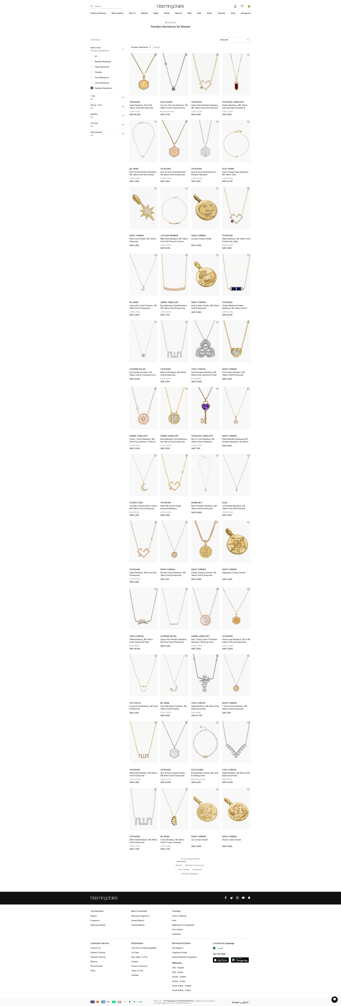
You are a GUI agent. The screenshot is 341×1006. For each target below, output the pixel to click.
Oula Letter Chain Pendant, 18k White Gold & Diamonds (143, 306)
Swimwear (176, 934)
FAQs (93, 970)
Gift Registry (177, 948)
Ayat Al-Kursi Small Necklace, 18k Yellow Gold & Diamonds (173, 173)
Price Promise (96, 966)
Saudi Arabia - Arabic (181, 990)
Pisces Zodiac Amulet (231, 840)
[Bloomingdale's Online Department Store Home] (170, 6)
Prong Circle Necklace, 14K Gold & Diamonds (143, 707)
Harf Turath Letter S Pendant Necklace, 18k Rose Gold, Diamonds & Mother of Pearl (204, 640)
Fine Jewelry (177, 929)
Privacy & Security (139, 966)
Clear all (157, 47)
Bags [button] (156, 13)
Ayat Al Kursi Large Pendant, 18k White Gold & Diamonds (173, 774)
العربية (220, 948)
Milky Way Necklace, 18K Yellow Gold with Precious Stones (174, 240)
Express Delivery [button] (98, 13)
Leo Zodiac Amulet (199, 840)
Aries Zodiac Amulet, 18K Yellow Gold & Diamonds (205, 306)
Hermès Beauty (138, 925)
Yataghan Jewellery (233, 102)
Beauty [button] (178, 13)
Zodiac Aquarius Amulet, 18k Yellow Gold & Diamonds (203, 573)
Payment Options (98, 957)
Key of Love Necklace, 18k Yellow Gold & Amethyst (202, 440)
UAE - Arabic (177, 972)
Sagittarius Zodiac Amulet (233, 572)
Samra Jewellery (169, 302)
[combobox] (234, 39)
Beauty (94, 916)
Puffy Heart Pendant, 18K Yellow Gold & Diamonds (233, 373)
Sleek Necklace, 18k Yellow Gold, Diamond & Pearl (141, 640)
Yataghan (134, 102)
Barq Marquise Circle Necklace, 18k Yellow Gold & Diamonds (174, 440)
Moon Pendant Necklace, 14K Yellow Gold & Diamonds (204, 507)
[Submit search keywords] (92, 6)
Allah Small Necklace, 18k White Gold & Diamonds (143, 841)
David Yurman (136, 235)
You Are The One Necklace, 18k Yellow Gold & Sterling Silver (174, 106)
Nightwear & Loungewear (183, 925)
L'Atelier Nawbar (169, 235)
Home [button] (209, 13)
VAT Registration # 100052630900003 (179, 1001)
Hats (174, 920)
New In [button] (132, 13)
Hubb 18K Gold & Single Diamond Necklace (170, 507)
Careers (134, 961)
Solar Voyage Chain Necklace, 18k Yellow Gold (235, 173)
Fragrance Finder (179, 952)
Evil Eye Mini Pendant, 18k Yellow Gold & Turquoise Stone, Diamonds (143, 373)
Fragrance (95, 920)
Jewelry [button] (221, 13)
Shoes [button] (167, 13)
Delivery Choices (98, 952)
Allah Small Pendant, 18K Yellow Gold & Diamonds (143, 774)
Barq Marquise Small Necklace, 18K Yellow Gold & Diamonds (173, 306)
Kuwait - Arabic (179, 981)
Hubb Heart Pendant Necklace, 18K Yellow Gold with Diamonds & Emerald (205, 106)
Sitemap (135, 975)
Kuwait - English (179, 977)
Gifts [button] (233, 13)
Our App (135, 952)
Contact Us (96, 948)
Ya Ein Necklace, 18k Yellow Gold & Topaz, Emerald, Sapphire (172, 841)
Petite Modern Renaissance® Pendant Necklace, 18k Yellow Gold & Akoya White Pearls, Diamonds (235, 440)
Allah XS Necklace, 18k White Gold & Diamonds (173, 373)
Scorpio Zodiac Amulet (201, 239)
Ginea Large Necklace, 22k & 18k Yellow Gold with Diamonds (236, 640)
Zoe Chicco (135, 703)
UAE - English (178, 967)
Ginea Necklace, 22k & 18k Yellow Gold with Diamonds (141, 106)
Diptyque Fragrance (140, 916)
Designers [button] (245, 13)
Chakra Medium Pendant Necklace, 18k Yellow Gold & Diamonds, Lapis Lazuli (234, 307)
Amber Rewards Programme (184, 957)
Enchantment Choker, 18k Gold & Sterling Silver (204, 774)
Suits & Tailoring (179, 916)
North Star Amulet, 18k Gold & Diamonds (142, 240)
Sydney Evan (136, 502)
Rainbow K (196, 502)
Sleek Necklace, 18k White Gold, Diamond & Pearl (205, 707)
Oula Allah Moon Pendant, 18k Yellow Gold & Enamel (173, 707)
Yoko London (198, 369)
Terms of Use (137, 970)
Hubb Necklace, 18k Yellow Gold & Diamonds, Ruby (236, 240)
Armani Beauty (137, 920)
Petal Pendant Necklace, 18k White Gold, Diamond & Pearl (204, 373)
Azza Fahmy (166, 102)
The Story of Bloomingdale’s (144, 948)
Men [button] (190, 13)
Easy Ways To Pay (139, 957)
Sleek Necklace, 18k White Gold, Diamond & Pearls (236, 774)
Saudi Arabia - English (181, 986)
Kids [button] (199, 13)
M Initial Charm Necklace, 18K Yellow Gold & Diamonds (173, 573)
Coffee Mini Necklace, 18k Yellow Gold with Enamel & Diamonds (233, 507)
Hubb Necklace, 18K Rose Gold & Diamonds (143, 573)
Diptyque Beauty (98, 925)
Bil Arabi (133, 169)
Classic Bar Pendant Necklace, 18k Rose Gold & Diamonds (173, 640)
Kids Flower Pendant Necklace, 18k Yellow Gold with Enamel (143, 173)
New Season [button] (117, 13)
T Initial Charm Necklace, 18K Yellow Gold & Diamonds (234, 707)
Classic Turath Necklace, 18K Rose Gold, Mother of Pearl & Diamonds (142, 440)
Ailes (224, 502)
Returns (94, 961)
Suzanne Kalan (137, 369)
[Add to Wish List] (156, 55)
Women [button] (144, 13)
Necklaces (170, 22)
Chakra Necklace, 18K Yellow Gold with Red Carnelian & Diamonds (234, 106)
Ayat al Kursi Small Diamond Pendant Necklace (203, 173)
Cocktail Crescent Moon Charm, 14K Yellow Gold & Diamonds (143, 507)
